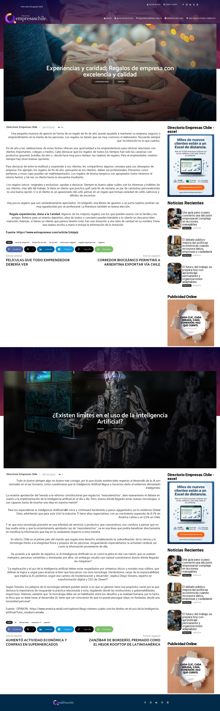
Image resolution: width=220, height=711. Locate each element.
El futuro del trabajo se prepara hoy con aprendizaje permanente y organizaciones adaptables (197, 274)
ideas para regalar (68, 242)
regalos (101, 242)
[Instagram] (186, 5)
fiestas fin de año (39, 242)
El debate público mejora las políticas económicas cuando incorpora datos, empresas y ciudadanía (197, 245)
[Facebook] (183, 5)
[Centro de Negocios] (27, 18)
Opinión (121, 81)
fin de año (53, 242)
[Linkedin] (190, 5)
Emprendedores (102, 81)
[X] (194, 5)
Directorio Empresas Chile (21, 127)
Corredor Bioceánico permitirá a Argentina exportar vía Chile (129, 262)
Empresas (187, 228)
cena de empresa (22, 242)
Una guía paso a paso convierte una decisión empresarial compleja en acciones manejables (197, 218)
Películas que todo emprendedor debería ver (38, 262)
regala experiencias (87, 242)
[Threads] (197, 5)
